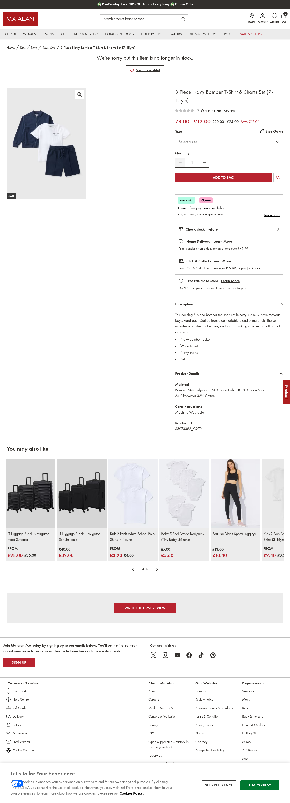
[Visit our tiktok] (201, 655)
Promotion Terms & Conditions (214, 708)
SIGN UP (19, 662)
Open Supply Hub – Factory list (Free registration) (168, 744)
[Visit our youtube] (177, 655)
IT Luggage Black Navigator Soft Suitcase (79, 537)
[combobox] (229, 142)
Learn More (222, 241)
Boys (34, 48)
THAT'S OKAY (260, 785)
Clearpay (201, 742)
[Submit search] (183, 18)
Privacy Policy (204, 725)
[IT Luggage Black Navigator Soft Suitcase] (82, 493)
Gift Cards (19, 708)
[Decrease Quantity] (180, 162)
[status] (192, 162)
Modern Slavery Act (161, 708)
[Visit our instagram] (165, 655)
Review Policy (204, 699)
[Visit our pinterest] (213, 655)
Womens (248, 691)
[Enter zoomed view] (79, 94)
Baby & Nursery (252, 716)
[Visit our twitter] (153, 655)
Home (11, 48)
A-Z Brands (249, 750)
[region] (145, 783)
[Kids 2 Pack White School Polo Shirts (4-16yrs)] (133, 493)
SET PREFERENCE (219, 785)
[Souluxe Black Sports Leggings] (235, 493)
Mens (246, 699)
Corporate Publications (163, 716)
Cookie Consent (23, 750)
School (246, 742)
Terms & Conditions (208, 716)
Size (178, 131)
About (152, 691)
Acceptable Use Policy (209, 750)
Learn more (272, 215)
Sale (245, 759)
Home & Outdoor (253, 725)
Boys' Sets (48, 48)
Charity (153, 725)
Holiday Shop (251, 733)
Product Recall (22, 742)
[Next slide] (157, 569)
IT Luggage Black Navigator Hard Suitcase (28, 537)
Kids (23, 48)
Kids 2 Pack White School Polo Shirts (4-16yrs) (132, 537)
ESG (151, 733)
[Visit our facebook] (189, 655)
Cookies (200, 691)
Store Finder (21, 691)
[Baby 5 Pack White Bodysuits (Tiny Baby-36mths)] (184, 493)
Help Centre (21, 699)
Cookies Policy (131, 793)
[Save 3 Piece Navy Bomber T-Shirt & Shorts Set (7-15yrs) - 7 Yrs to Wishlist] (132, 70)
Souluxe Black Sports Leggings (234, 534)
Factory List (155, 755)
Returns (17, 725)
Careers (153, 699)
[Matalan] (20, 19)
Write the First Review (218, 110)
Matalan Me (21, 733)
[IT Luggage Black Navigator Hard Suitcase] (30, 493)
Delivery (18, 716)
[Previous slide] (133, 569)
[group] (22, 552)
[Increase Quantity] (204, 162)
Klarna (199, 733)
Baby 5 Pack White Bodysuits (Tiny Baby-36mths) (182, 537)
